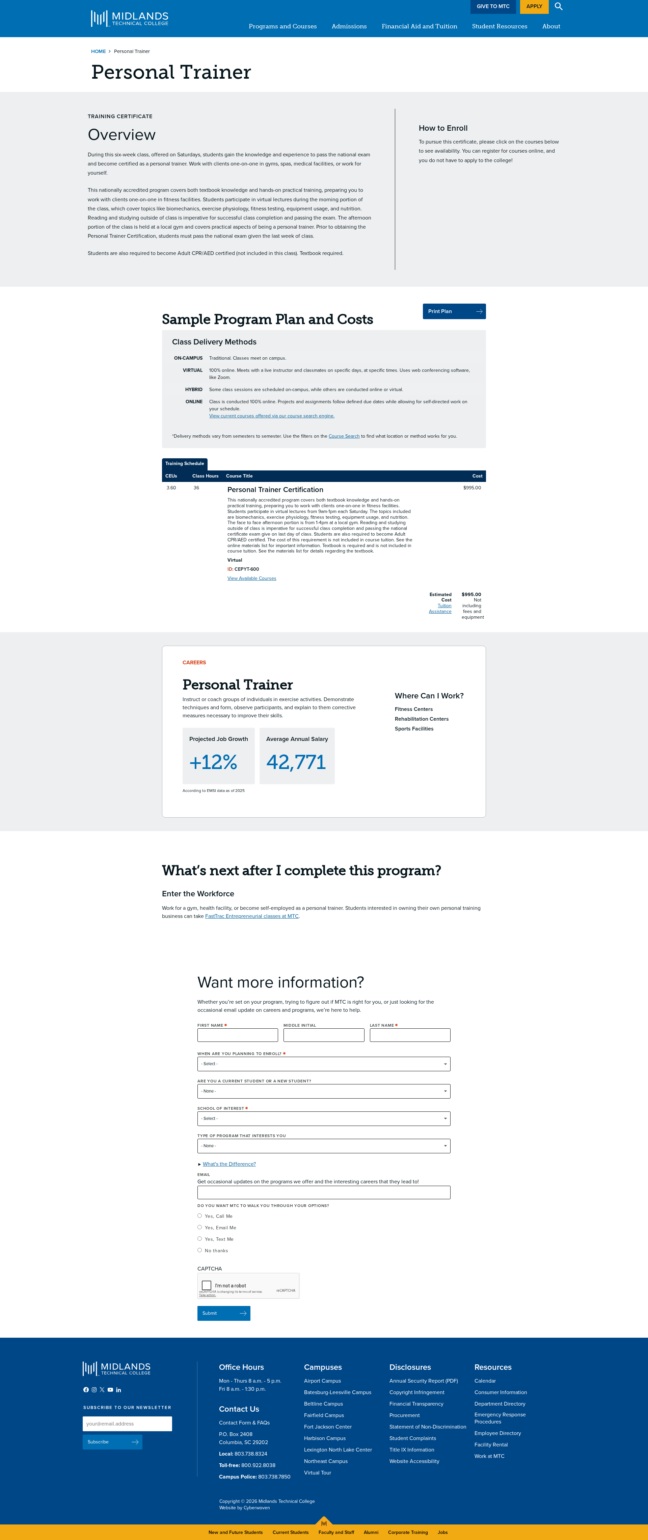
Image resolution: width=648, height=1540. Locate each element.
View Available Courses (251, 578)
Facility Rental (491, 1444)
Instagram (94, 1389)
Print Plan (440, 311)
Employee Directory (498, 1433)
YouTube (110, 1389)
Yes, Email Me (221, 1228)
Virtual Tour (317, 1472)
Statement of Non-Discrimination (427, 1426)
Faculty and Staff (336, 1532)
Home (98, 51)
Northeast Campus (326, 1461)
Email (203, 1174)
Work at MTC (490, 1456)
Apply (534, 6)
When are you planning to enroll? (239, 1053)
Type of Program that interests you (241, 1135)
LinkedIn (118, 1389)
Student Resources (500, 26)
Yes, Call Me (219, 1216)
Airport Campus (322, 1381)
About (551, 26)
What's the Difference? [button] (229, 1164)
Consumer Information (501, 1392)
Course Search (344, 436)
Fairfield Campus (324, 1415)
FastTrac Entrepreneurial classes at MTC (252, 916)
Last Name (382, 1025)
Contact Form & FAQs (244, 1422)
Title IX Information (411, 1449)
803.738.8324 (251, 1454)
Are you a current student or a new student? (254, 1081)
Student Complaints (412, 1438)
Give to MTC (493, 6)
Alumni (371, 1532)
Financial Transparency (416, 1404)
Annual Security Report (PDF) (423, 1381)
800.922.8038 (258, 1465)
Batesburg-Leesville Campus (337, 1392)
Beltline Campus (323, 1404)
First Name (210, 1025)
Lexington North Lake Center (338, 1449)
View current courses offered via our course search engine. (271, 416)
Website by (244, 1508)
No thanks (216, 1251)
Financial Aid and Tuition (419, 26)
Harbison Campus (325, 1438)
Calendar (485, 1381)
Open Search (558, 6)
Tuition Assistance (440, 608)
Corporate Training (408, 1532)
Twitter (102, 1389)
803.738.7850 (274, 1476)
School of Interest (220, 1108)
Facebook (86, 1389)
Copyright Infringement (416, 1392)
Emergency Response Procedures (500, 1418)
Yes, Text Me (219, 1239)
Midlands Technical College (129, 18)
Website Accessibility (414, 1461)
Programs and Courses (283, 26)
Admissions (349, 26)
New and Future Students (236, 1532)
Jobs (443, 1532)
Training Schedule (184, 463)
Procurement (404, 1415)
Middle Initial (300, 1025)
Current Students (291, 1532)
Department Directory (500, 1404)
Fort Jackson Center (328, 1426)
